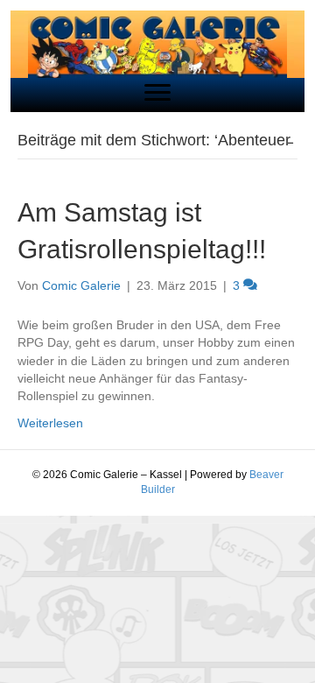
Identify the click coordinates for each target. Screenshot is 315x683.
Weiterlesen (50, 423)
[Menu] (157, 93)
